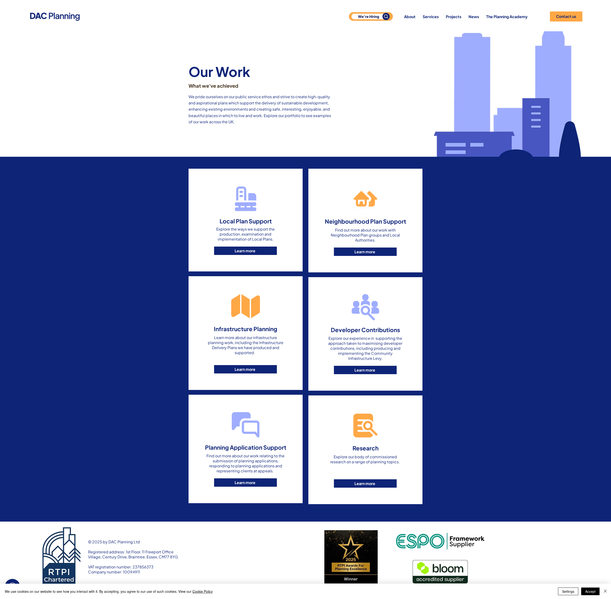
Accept (590, 591)
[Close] (605, 591)
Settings (568, 591)
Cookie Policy (202, 591)
